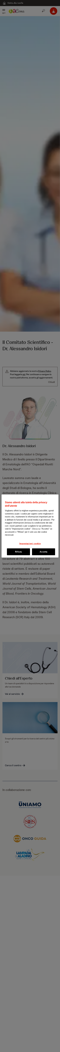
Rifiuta (18, 552)
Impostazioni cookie (30, 543)
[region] (30, 526)
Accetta (43, 552)
